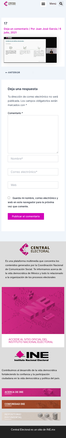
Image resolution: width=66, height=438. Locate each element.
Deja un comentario (16, 28)
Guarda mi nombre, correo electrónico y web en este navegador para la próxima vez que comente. (33, 202)
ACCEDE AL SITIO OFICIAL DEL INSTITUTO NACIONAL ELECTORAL (31, 340)
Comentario (15, 113)
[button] (43, 4)
